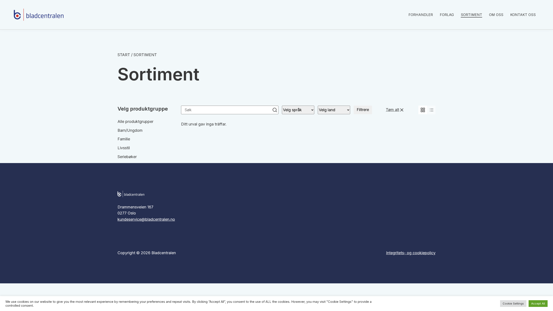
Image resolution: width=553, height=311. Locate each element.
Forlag (447, 15)
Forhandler (420, 15)
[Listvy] (431, 110)
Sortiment (471, 15)
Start (124, 54)
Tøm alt (392, 109)
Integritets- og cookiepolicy (410, 253)
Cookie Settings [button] (513, 303)
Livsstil (124, 148)
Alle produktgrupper (135, 121)
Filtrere (363, 109)
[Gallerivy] (422, 110)
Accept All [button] (538, 303)
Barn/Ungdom (130, 130)
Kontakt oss (523, 15)
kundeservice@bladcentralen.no (146, 219)
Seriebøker (127, 156)
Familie (124, 139)
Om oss (496, 15)
